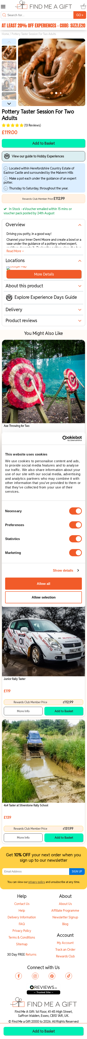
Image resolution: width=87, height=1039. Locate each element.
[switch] (75, 524)
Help (22, 911)
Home (5, 34)
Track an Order (65, 950)
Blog (65, 924)
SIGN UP (77, 871)
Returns (31, 954)
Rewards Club (65, 956)
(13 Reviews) (32, 125)
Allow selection (44, 597)
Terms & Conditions (21, 937)
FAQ (22, 924)
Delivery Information (22, 917)
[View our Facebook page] (18, 976)
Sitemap (21, 944)
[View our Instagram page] (35, 976)
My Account (65, 943)
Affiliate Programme (65, 911)
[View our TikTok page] (68, 976)
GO (79, 15)
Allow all (43, 584)
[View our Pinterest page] (52, 976)
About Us (65, 904)
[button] (9, 42)
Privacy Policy (21, 931)
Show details (63, 570)
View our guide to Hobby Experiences (38, 156)
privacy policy (36, 882)
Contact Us (21, 904)
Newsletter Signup (65, 917)
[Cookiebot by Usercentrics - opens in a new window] (62, 438)
